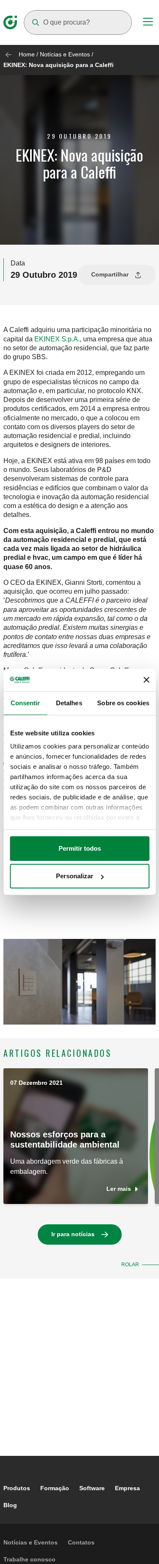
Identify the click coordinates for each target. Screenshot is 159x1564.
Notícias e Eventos (65, 54)
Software (92, 1488)
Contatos (81, 1542)
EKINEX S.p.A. (57, 339)
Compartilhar (109, 274)
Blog (10, 1505)
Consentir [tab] (25, 703)
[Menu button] (148, 22)
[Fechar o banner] (146, 680)
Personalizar (74, 876)
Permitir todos (80, 848)
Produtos (16, 1488)
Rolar (130, 1265)
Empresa (127, 1488)
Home (27, 54)
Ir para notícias (73, 1234)
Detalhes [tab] (69, 703)
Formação (54, 1488)
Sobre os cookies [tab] (123, 703)
